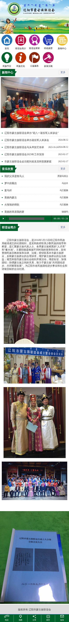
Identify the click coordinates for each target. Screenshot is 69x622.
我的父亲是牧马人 (14, 176)
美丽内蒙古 (10, 197)
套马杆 (8, 190)
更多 (63, 72)
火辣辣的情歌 (11, 204)
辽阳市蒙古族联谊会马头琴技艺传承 (24, 147)
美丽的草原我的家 (14, 211)
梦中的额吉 (10, 183)
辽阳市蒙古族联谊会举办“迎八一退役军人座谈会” (31, 133)
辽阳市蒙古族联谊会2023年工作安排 (24, 154)
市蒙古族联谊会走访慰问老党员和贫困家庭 (27, 161)
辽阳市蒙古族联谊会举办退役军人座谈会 (26, 140)
